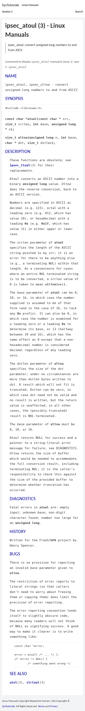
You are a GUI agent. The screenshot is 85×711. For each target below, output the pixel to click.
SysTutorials (10, 5)
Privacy (54, 706)
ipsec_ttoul (20, 165)
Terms (41, 706)
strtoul (32, 682)
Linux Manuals (30, 5)
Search (79, 11)
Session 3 (7, 11)
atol (13, 682)
